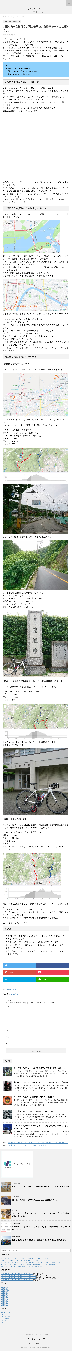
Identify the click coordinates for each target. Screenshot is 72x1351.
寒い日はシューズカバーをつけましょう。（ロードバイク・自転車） (41, 1082)
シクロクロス (5, 1316)
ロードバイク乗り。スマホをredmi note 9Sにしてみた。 (35, 1200)
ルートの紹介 (8, 989)
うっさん (14, 994)
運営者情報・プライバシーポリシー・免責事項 (37, 1334)
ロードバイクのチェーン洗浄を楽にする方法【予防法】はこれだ (39, 1068)
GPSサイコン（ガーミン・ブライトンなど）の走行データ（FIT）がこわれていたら (29, 1264)
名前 (7, 1030)
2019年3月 (5, 1301)
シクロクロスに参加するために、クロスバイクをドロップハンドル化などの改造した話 (30, 1262)
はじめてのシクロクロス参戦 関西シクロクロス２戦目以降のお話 (39, 1240)
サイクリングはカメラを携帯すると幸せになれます (18, 1276)
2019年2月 (5, 1303)
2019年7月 (5, 1295)
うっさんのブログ (36, 8)
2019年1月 (5, 1305)
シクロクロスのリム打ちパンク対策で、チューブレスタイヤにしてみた (40, 1187)
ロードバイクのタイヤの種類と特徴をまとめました (34, 1097)
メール (8, 1037)
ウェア (3, 1314)
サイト (8, 1044)
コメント (8, 1006)
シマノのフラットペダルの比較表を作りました (17, 1274)
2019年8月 (5, 1293)
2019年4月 (5, 1299)
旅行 (2, 1322)
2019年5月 (5, 1297)
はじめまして (5, 1312)
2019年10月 (5, 1291)
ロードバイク (16, 989)
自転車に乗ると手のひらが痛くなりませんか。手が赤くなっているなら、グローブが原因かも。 (38, 1143)
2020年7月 (5, 1287)
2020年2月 (5, 1289)
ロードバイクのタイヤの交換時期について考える (33, 1111)
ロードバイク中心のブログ (36, 1343)
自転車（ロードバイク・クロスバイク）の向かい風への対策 (27, 1145)
